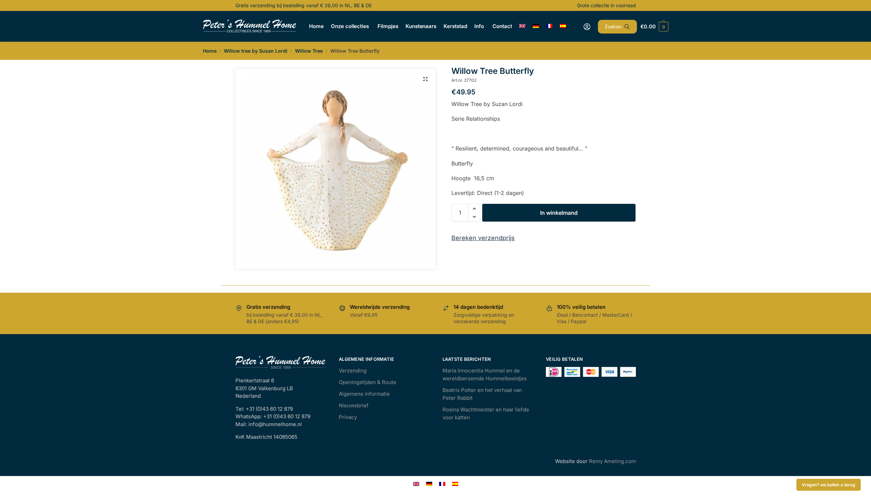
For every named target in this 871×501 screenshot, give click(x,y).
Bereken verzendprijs (483, 237)
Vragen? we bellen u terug (828, 484)
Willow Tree (309, 51)
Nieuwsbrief (354, 405)
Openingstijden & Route (367, 382)
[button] (425, 79)
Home (210, 51)
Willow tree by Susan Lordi (255, 51)
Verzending (353, 370)
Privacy (348, 417)
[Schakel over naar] (522, 26)
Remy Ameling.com (612, 461)
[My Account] (587, 26)
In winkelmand (559, 212)
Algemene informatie (364, 394)
